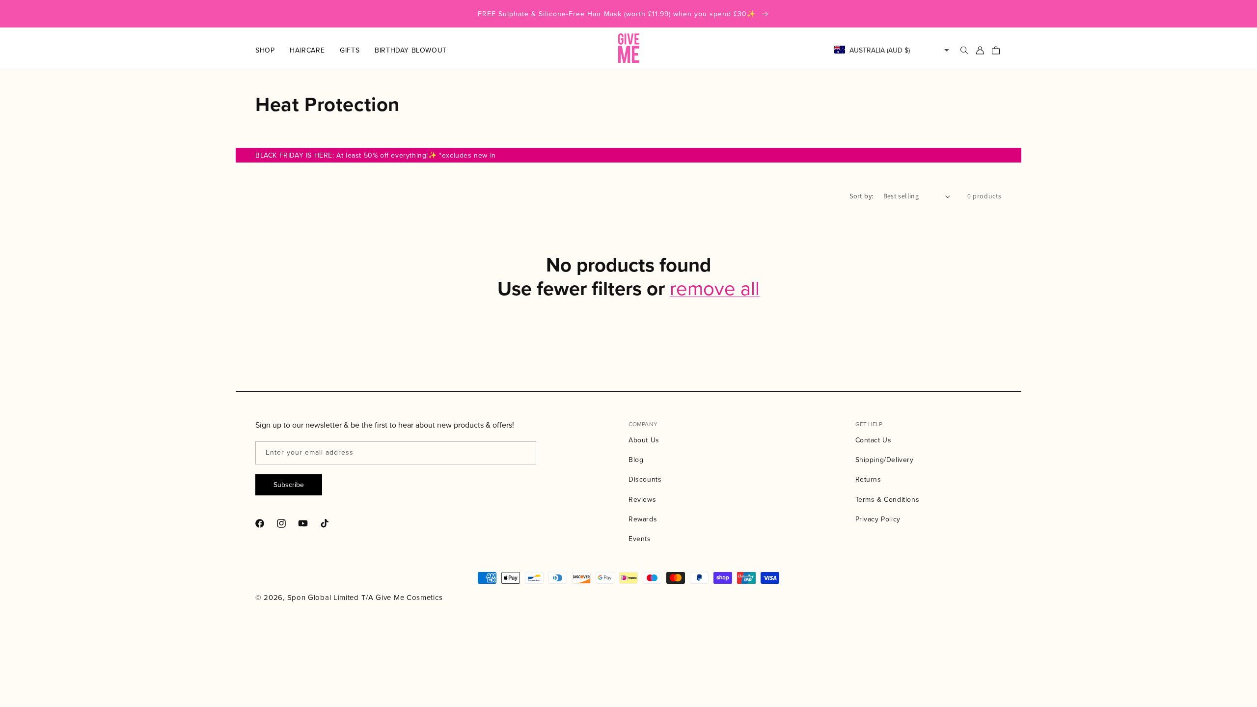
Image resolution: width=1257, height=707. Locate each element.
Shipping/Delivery (884, 459)
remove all (715, 288)
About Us (643, 440)
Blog (635, 459)
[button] (272, 50)
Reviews (642, 499)
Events (639, 539)
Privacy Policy (878, 519)
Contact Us (873, 440)
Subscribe (288, 484)
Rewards (642, 519)
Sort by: (861, 195)
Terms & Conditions (887, 499)
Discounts (644, 479)
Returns (868, 479)
